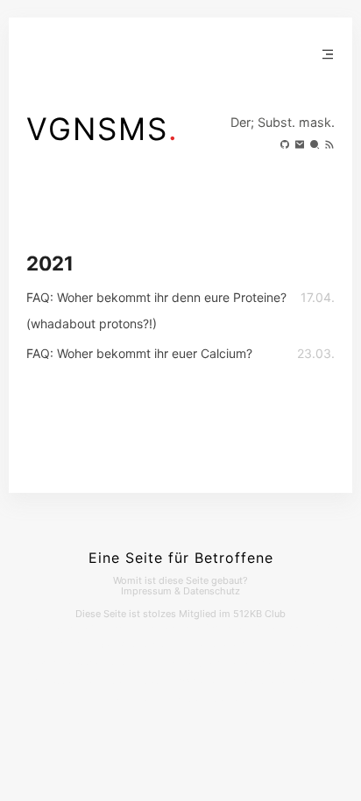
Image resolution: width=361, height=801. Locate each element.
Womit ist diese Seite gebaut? (180, 580)
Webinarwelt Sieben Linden (258, 664)
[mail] (297, 145)
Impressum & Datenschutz (180, 591)
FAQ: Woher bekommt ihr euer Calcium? (139, 353)
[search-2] (312, 145)
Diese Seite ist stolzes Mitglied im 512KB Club (180, 614)
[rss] (327, 145)
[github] (282, 145)
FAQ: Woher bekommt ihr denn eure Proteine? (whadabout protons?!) (156, 310)
